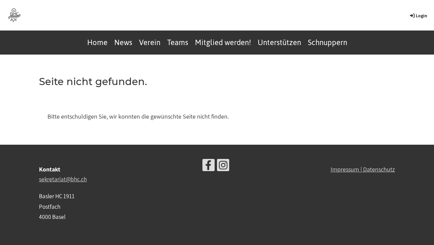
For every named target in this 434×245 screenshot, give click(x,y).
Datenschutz (379, 169)
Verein (149, 42)
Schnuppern (327, 42)
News (123, 42)
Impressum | (347, 169)
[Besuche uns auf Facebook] (208, 167)
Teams (177, 42)
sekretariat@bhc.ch (63, 179)
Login (421, 16)
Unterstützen (279, 42)
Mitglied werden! (223, 42)
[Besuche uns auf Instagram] (223, 167)
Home (97, 42)
